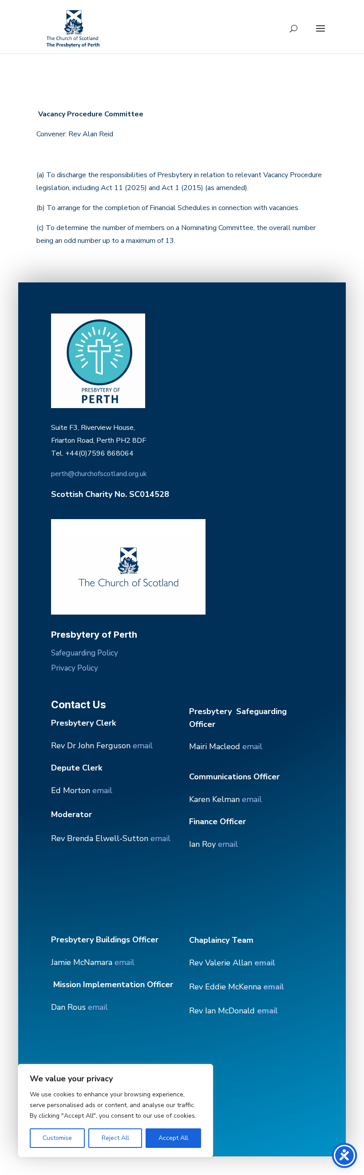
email (143, 745)
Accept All (173, 1138)
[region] (115, 1110)
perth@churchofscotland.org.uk (99, 474)
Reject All (115, 1138)
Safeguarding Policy (84, 653)
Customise (57, 1138)
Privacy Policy (74, 668)
